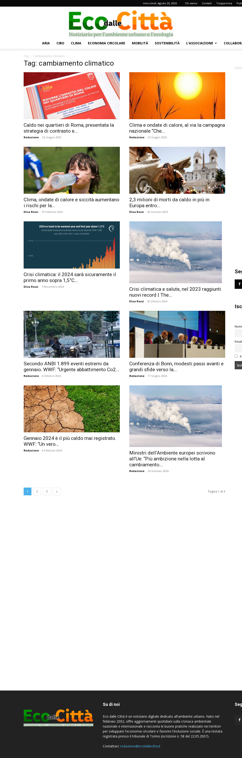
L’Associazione (199, 43)
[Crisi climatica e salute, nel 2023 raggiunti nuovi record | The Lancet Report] (177, 252)
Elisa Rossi (31, 212)
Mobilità (140, 43)
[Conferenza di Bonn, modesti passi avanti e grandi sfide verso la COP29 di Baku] (177, 334)
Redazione (31, 137)
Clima (76, 43)
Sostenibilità (167, 43)
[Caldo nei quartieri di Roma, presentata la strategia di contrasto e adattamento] (72, 95)
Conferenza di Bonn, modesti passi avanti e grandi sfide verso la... (176, 366)
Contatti (207, 3)
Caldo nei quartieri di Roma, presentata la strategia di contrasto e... (69, 128)
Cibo (60, 43)
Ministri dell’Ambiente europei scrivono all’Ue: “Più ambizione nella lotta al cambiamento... (172, 458)
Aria (46, 43)
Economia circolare (106, 43)
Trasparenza (224, 3)
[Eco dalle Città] (121, 22)
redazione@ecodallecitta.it (140, 746)
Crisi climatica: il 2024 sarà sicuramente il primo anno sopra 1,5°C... (70, 277)
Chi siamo (191, 3)
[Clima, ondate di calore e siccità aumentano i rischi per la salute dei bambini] (72, 170)
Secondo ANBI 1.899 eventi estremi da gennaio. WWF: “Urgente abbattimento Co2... (71, 366)
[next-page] (57, 491)
